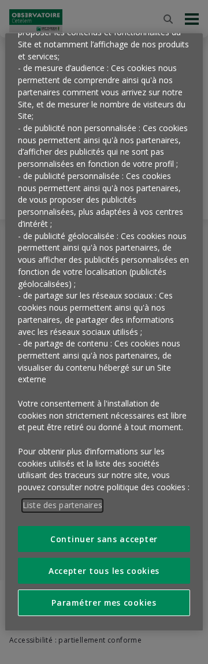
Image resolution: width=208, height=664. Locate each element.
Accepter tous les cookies (104, 570)
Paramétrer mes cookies (103, 603)
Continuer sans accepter (104, 539)
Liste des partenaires (62, 504)
